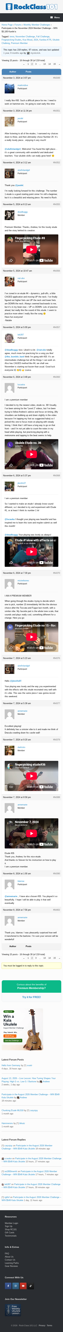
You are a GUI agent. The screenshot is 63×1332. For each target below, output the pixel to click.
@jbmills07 (15, 681)
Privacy (42, 1326)
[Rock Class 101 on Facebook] (8, 1286)
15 (54, 64)
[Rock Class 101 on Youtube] (23, 1286)
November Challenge (25, 36)
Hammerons (7, 1123)
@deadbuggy (11, 350)
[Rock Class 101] (31, 6)
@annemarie (11, 896)
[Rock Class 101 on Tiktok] (30, 1286)
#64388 (56, 797)
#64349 (56, 78)
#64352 (56, 162)
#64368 (56, 475)
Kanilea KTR (45, 40)
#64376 (56, 658)
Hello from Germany (11, 1065)
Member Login (11, 1223)
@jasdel (19, 185)
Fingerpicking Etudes (11, 40)
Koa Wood (27, 40)
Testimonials (11, 1236)
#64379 (56, 739)
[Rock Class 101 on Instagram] (15, 1286)
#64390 (56, 873)
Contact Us (10, 1260)
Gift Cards (9, 1232)
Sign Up (8, 1226)
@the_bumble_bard (14, 356)
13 (44, 64)
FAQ (7, 1253)
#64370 (56, 573)
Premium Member (19, 43)
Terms (49, 1326)
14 (49, 64)
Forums (18, 25)
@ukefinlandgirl (13, 149)
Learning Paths (12, 1263)
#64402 (56, 910)
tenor (12, 36)
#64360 (56, 377)
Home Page (7, 25)
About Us (9, 1257)
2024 (36, 40)
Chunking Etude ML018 (12, 1110)
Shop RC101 (11, 1229)
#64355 (56, 204)
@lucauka (10, 519)
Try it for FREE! (31, 997)
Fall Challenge (42, 36)
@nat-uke (41, 350)
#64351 (56, 111)
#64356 (56, 271)
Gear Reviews (11, 1266)
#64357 (56, 327)
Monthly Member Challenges (37, 25)
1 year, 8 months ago (13, 53)
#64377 (56, 703)
